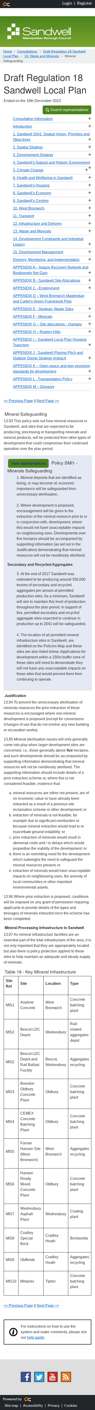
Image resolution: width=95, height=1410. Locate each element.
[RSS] (66, 1377)
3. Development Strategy (33, 155)
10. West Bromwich (29, 208)
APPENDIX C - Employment (36, 288)
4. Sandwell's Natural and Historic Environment (51, 162)
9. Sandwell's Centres (31, 201)
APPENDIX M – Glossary (33, 387)
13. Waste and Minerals (42, 56)
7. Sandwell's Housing (31, 185)
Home (7, 51)
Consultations (27, 51)
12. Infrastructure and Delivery (37, 224)
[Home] (39, 31)
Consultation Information (33, 119)
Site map (11, 1405)
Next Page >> (48, 401)
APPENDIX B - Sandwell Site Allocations (46, 280)
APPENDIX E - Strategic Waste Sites (43, 309)
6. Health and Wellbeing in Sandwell (43, 178)
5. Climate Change (28, 170)
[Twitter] (39, 1377)
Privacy (53, 1405)
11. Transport (23, 216)
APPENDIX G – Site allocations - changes (47, 324)
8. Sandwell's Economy (32, 193)
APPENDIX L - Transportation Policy (42, 379)
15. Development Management (38, 252)
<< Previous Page (18, 401)
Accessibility (33, 1405)
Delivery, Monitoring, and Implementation (46, 260)
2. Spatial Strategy (28, 147)
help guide (35, 1337)
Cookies (70, 1405)
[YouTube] (52, 1377)
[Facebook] (25, 1377)
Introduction (22, 126)
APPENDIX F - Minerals (32, 317)
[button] (67, 109)
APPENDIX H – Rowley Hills (36, 332)
